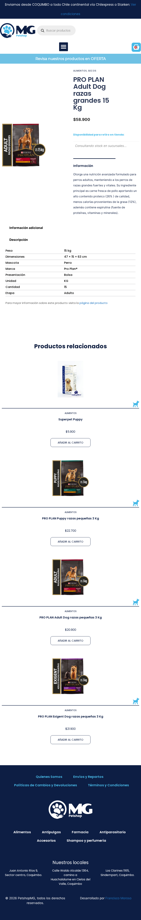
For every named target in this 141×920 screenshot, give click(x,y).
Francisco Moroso (118, 898)
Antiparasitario (113, 832)
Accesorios (46, 840)
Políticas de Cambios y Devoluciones (45, 785)
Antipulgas (51, 832)
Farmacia (80, 832)
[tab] (70, 228)
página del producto (93, 303)
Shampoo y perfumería (86, 840)
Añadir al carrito (70, 442)
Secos (92, 70)
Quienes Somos (49, 776)
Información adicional (26, 228)
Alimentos (80, 70)
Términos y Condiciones (108, 785)
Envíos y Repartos (88, 776)
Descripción (18, 240)
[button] (63, 46)
